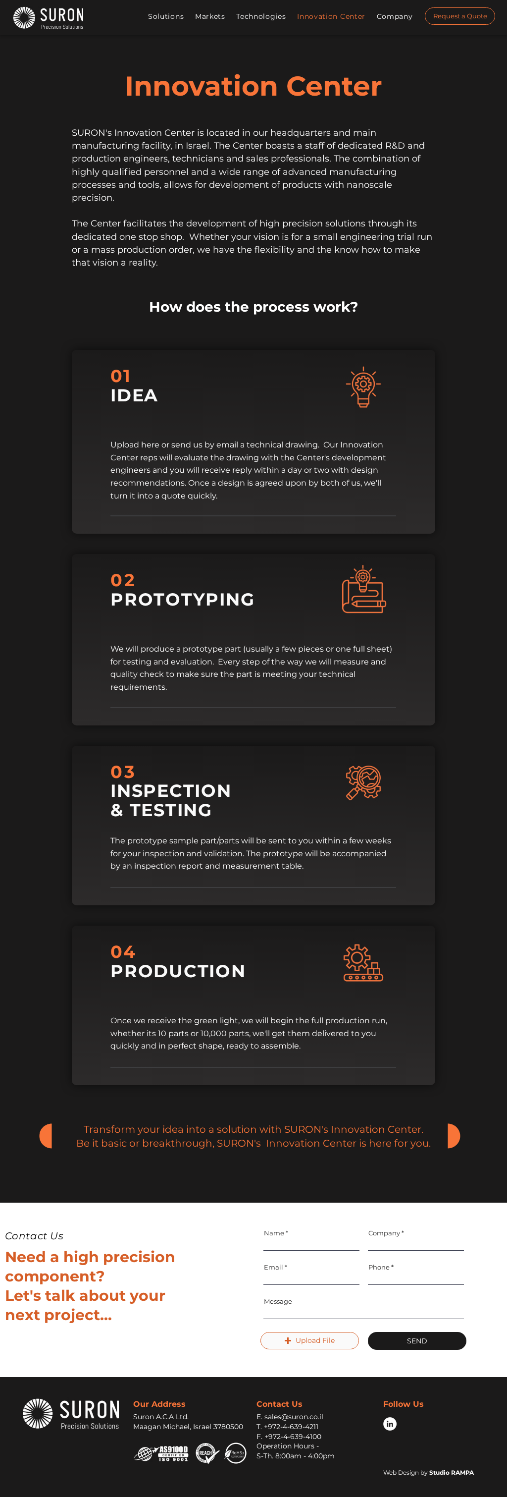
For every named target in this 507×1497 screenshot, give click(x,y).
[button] (166, 16)
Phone (379, 1267)
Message (278, 1301)
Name (274, 1233)
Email (273, 1267)
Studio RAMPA (451, 1472)
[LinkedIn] (390, 1424)
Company (384, 1233)
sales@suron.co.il (293, 1416)
